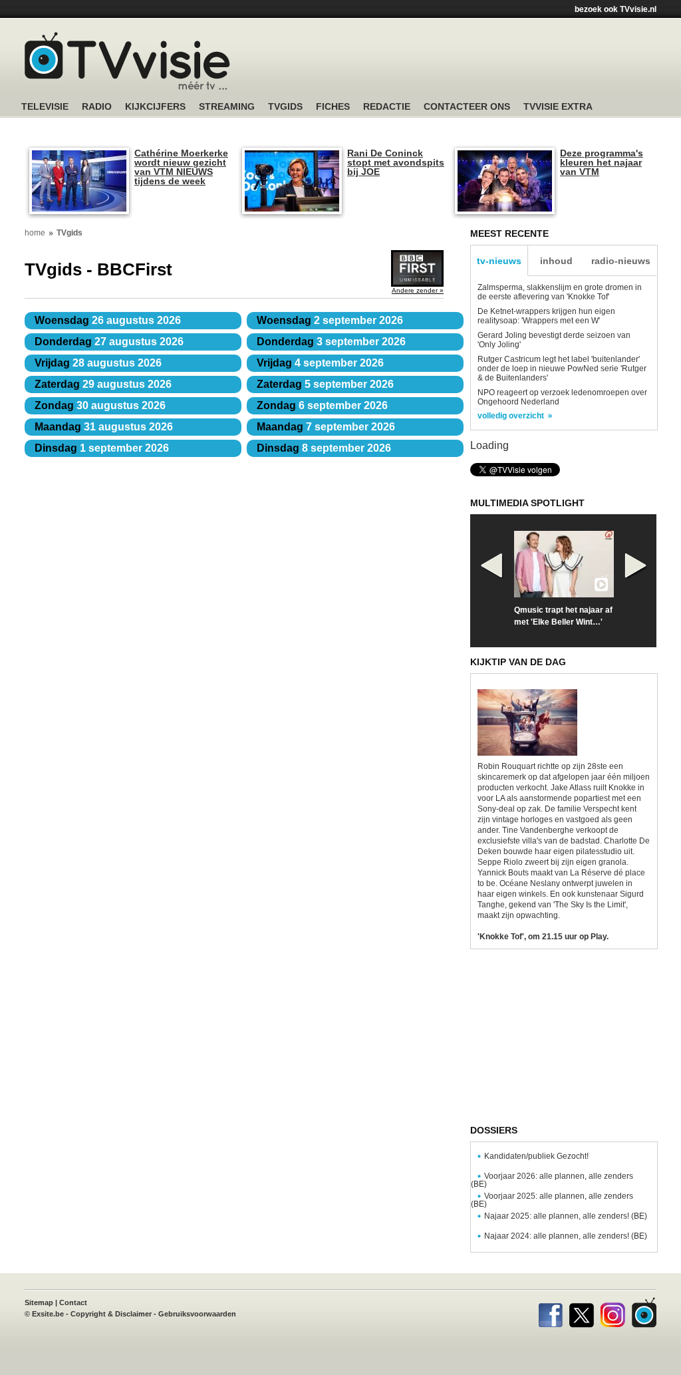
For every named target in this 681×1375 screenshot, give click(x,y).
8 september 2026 (324, 448)
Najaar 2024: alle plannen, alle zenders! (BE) (565, 1236)
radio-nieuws (620, 260)
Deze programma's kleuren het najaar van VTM (601, 162)
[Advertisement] (467, 63)
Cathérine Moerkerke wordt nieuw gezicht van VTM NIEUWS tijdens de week (181, 167)
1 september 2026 (102, 448)
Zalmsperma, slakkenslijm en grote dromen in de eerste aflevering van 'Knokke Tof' (559, 292)
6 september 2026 (322, 405)
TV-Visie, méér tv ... (127, 61)
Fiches (333, 107)
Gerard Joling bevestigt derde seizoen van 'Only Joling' (553, 340)
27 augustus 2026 (109, 341)
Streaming (227, 107)
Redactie (386, 107)
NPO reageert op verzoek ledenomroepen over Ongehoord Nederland (562, 397)
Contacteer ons (467, 107)
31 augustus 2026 (104, 426)
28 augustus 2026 (98, 363)
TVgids (285, 107)
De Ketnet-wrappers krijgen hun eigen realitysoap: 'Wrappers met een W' (546, 316)
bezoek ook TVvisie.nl (615, 9)
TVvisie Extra (558, 107)
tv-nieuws (499, 260)
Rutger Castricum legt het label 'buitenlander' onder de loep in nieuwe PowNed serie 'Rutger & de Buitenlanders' (561, 368)
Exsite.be (48, 1314)
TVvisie (644, 1312)
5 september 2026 (325, 384)
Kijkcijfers (155, 107)
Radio (97, 107)
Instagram (613, 1312)
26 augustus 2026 (108, 320)
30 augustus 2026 (100, 405)
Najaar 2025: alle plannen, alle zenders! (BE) (565, 1216)
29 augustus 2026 (103, 384)
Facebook (550, 1312)
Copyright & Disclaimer (111, 1314)
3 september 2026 (331, 341)
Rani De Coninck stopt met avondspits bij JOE (395, 162)
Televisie (44, 107)
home (35, 233)
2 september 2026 (330, 320)
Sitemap (39, 1302)
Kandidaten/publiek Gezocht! (536, 1156)
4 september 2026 (320, 363)
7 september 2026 (326, 426)
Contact (73, 1302)
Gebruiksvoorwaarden (197, 1314)
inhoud (556, 260)
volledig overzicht (510, 415)
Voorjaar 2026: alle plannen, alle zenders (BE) (552, 1180)
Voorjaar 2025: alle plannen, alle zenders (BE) (552, 1200)
